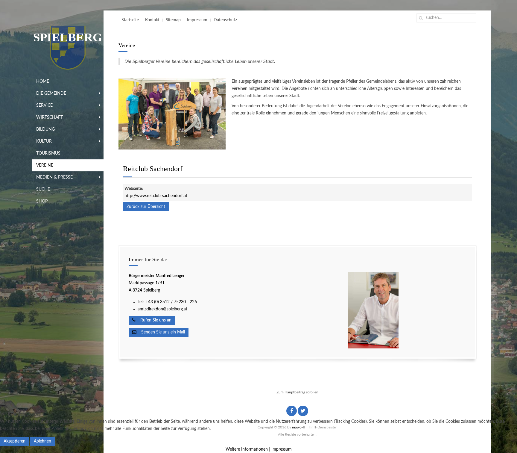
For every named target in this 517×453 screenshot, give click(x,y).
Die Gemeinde (51, 93)
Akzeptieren (14, 441)
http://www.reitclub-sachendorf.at (155, 196)
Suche (43, 189)
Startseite (130, 20)
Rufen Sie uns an (153, 320)
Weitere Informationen (247, 449)
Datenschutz (225, 20)
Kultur (44, 141)
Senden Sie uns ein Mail (160, 332)
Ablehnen (42, 441)
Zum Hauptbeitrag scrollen (297, 392)
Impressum (197, 20)
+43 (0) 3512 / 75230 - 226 (172, 302)
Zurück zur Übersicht (146, 207)
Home (42, 81)
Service (44, 105)
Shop (42, 201)
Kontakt (152, 20)
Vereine (44, 165)
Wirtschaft (49, 117)
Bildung (45, 129)
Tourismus (48, 153)
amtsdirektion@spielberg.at (162, 309)
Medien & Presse (54, 177)
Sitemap (173, 20)
